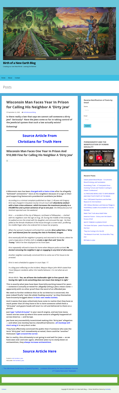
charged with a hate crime (42, 191)
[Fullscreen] (112, 165)
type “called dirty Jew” (20, 312)
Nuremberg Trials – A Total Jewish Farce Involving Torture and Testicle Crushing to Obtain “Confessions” (98, 187)
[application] (99, 158)
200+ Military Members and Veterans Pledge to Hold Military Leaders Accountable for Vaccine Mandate (99, 207)
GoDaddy (108, 389)
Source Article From (40, 135)
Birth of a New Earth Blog (19, 63)
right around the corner (27, 334)
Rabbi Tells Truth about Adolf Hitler (95, 213)
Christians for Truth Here (39, 141)
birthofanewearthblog (29, 112)
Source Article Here (39, 351)
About (10, 78)
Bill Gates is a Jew (89, 240)
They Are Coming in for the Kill (94, 231)
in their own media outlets (45, 297)
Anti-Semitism (16, 358)
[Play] (86, 165)
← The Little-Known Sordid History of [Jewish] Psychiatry (20, 368)
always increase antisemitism (37, 342)
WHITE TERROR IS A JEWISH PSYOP (95, 222)
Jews (21, 358)
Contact (17, 78)
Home (3, 78)
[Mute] (109, 165)
